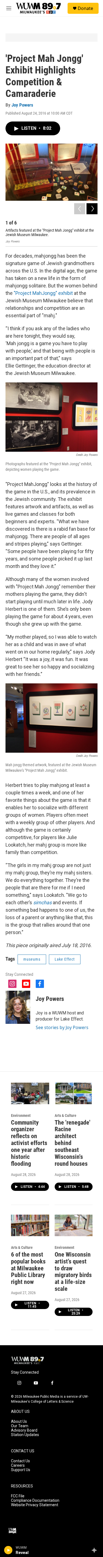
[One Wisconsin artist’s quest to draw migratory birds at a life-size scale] (74, 1225)
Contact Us (20, 1461)
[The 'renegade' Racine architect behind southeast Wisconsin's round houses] (74, 1093)
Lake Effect (65, 959)
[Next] (92, 208)
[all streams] (95, 1550)
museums (31, 959)
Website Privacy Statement (34, 1505)
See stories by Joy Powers (62, 1027)
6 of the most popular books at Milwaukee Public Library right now (28, 1268)
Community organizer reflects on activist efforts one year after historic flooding (29, 1143)
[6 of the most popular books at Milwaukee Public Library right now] (30, 1225)
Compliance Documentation (35, 1500)
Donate (85, 8)
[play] (8, 1550)
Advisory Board (24, 1430)
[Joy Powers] (17, 1007)
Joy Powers (22, 105)
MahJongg (43, 293)
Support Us (20, 1470)
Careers (18, 1465)
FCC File (17, 1496)
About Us (19, 1421)
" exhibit (64, 293)
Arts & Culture (65, 1115)
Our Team (19, 1426)
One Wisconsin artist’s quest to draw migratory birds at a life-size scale (73, 1271)
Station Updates (25, 1435)
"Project (23, 293)
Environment (20, 1115)
